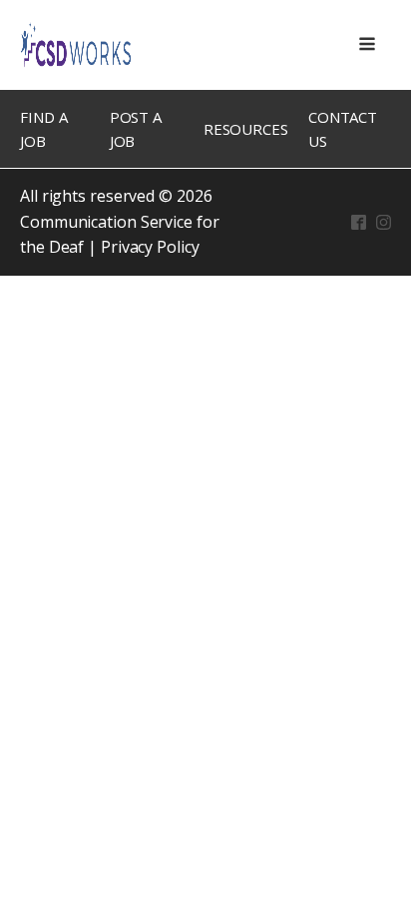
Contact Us (342, 129)
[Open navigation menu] (367, 45)
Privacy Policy (150, 247)
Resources (246, 129)
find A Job (43, 129)
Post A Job (136, 129)
